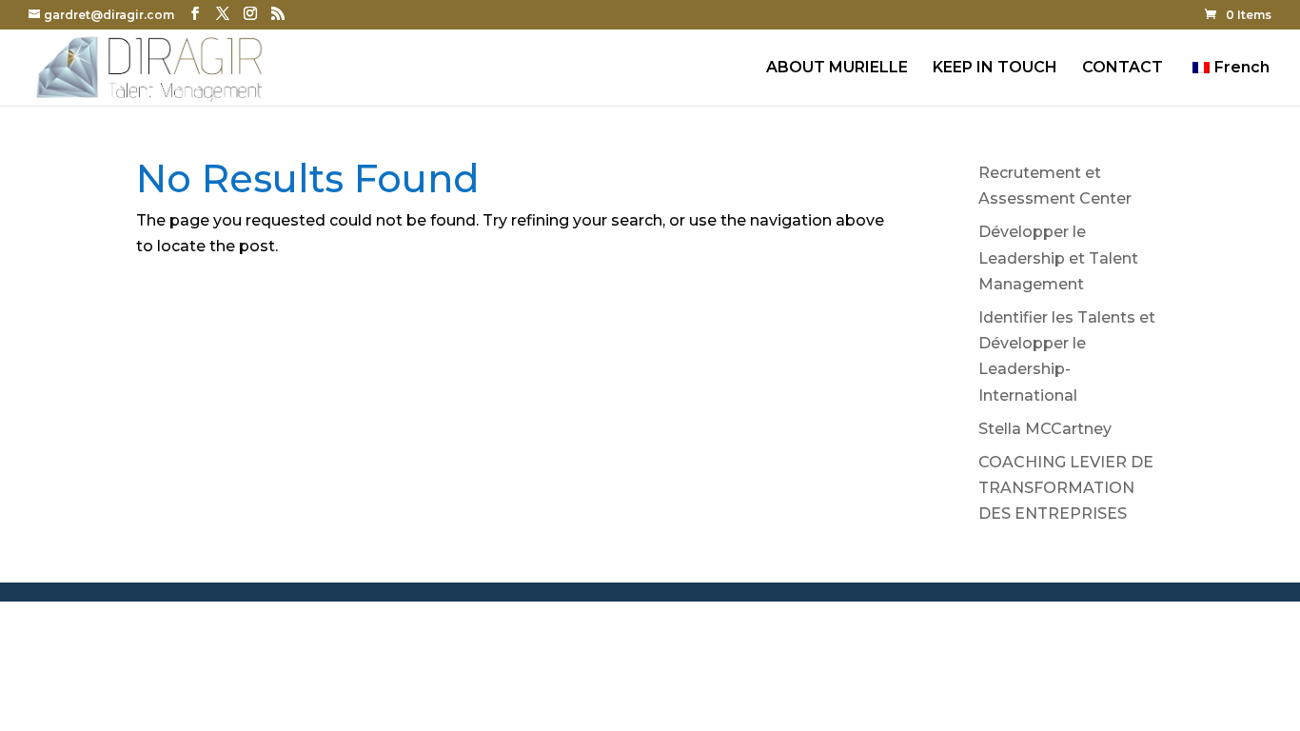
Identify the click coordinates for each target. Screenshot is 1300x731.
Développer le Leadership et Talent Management (1058, 257)
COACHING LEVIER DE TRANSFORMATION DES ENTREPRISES (1065, 488)
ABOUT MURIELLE (837, 68)
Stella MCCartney (1045, 429)
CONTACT (1122, 68)
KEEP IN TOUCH (995, 68)
